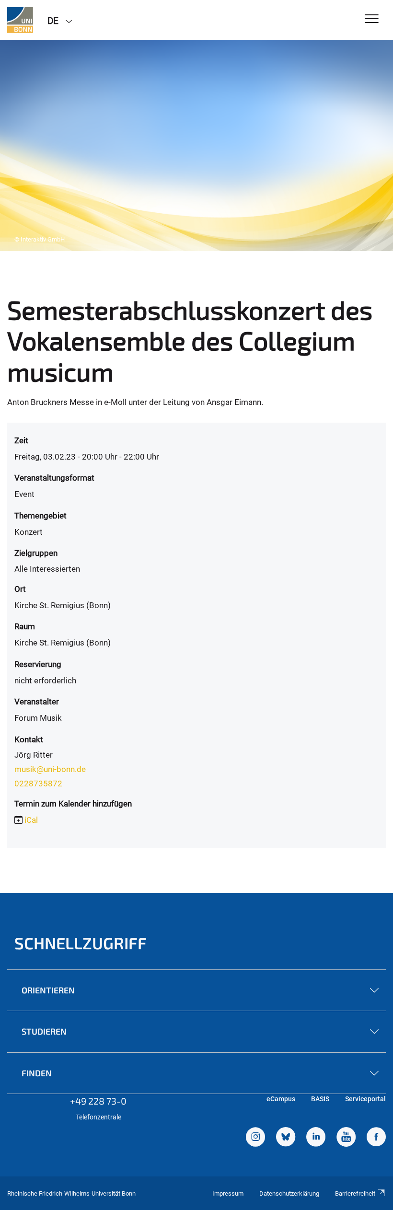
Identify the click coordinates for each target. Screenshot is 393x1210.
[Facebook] (376, 1138)
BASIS (320, 1099)
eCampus (280, 1099)
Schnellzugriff (80, 943)
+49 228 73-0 (98, 1100)
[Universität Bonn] (20, 20)
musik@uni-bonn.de (50, 769)
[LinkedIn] (315, 1138)
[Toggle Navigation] (372, 19)
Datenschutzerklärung (289, 1193)
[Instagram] (255, 1138)
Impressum (227, 1193)
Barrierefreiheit (355, 1193)
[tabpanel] (196, 145)
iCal (31, 820)
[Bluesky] (285, 1138)
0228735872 (38, 783)
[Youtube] (346, 1138)
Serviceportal (365, 1099)
